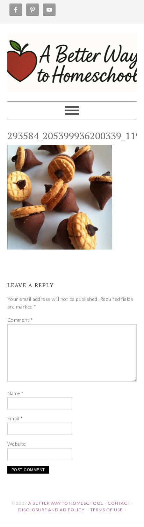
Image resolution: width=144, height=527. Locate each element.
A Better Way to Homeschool (72, 59)
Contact (119, 503)
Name (15, 393)
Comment (20, 320)
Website (16, 444)
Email (15, 418)
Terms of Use (106, 509)
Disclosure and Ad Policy (51, 509)
